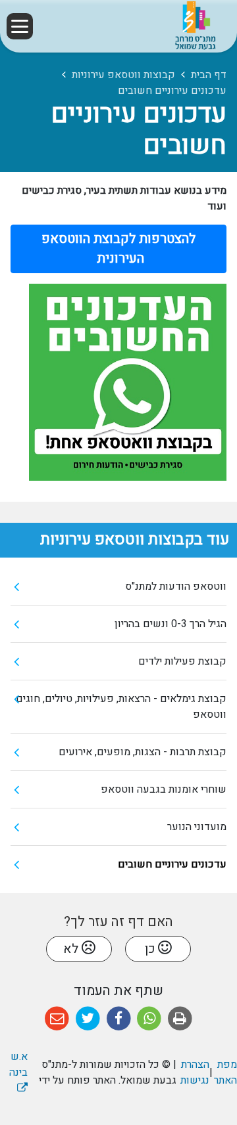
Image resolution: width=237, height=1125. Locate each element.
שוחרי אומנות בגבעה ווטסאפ (163, 789)
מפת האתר (225, 1072)
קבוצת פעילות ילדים (182, 661)
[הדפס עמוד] (180, 1019)
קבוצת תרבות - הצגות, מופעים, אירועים (142, 752)
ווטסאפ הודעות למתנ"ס (175, 586)
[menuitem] (118, 587)
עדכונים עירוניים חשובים (172, 864)
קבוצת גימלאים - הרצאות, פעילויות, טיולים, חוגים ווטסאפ (121, 706)
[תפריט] (20, 26)
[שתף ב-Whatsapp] (149, 1019)
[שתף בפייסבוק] (119, 1019)
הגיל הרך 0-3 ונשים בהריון (170, 624)
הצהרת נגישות (194, 1072)
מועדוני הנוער (196, 827)
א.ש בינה (14, 1064)
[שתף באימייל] (57, 1019)
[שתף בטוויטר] (88, 1019)
